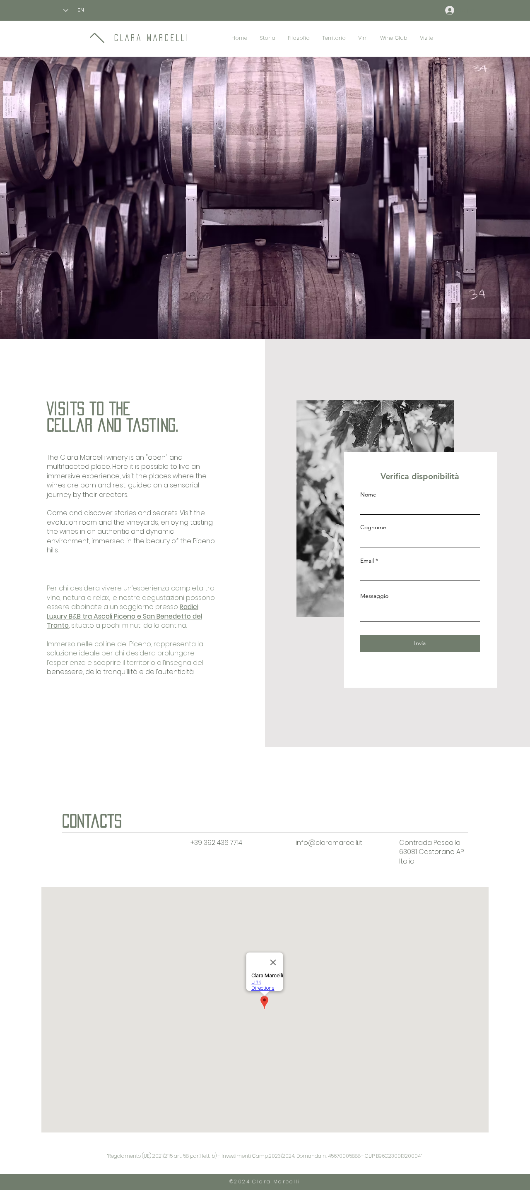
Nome (368, 494)
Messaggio (374, 596)
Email (367, 561)
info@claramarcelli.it (329, 842)
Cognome (373, 527)
